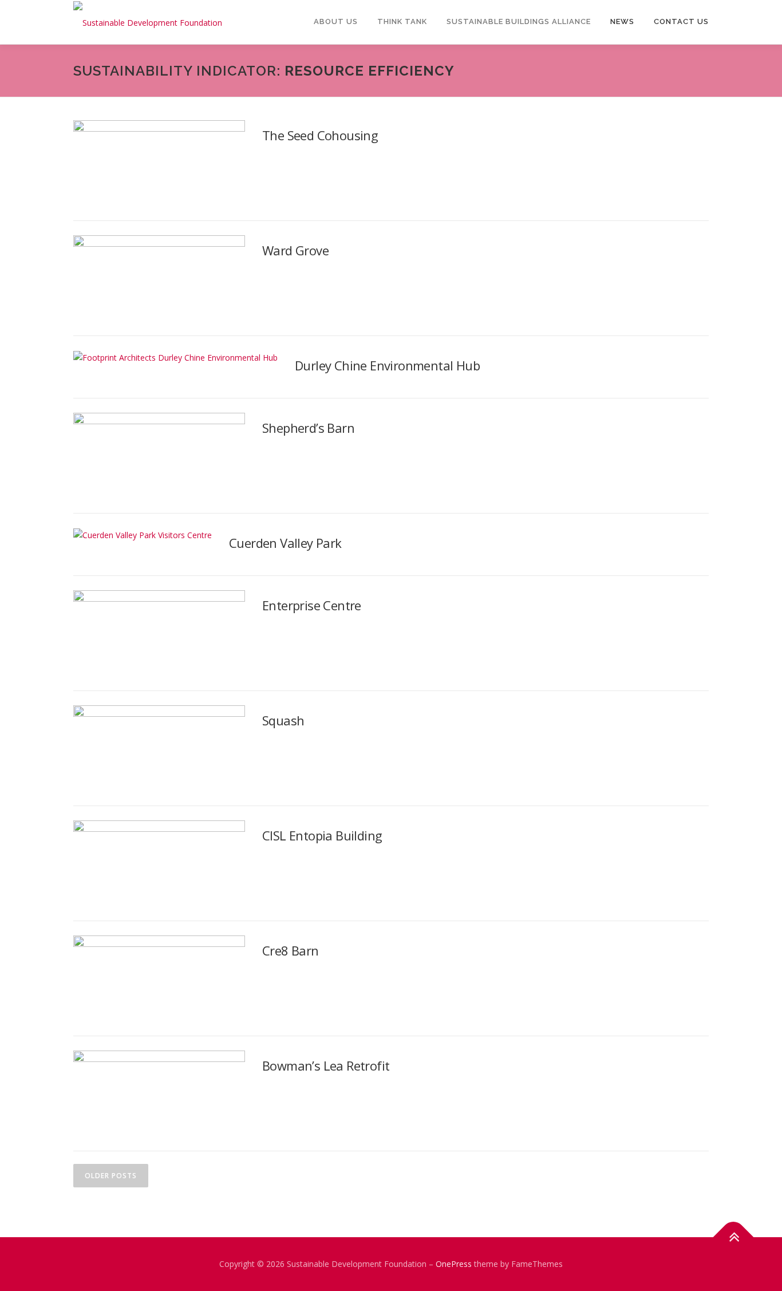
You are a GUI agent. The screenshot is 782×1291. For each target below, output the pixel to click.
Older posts (111, 1176)
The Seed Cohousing (320, 135)
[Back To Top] (733, 1237)
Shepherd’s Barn (308, 427)
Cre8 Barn (290, 950)
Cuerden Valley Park (285, 542)
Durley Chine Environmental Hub (387, 365)
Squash (283, 720)
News (622, 21)
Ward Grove (295, 250)
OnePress (454, 1263)
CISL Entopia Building (322, 835)
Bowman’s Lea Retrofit (325, 1065)
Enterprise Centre (311, 605)
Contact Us (681, 21)
